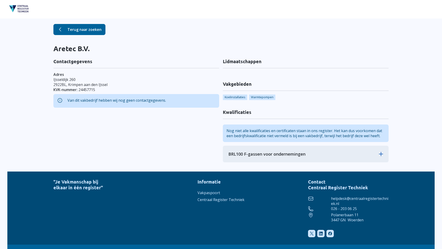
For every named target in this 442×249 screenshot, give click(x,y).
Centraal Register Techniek (221, 199)
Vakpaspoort (209, 192)
